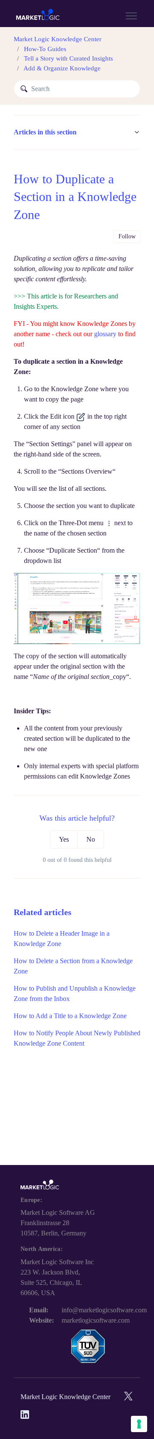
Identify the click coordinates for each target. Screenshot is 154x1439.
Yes (64, 839)
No (90, 839)
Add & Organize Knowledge (62, 68)
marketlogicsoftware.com (96, 1320)
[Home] (38, 16)
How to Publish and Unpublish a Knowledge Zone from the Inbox (75, 993)
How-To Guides (45, 49)
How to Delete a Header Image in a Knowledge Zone (62, 938)
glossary (105, 334)
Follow (127, 236)
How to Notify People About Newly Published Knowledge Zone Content (77, 1038)
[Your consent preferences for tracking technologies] (139, 1424)
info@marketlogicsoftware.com (104, 1310)
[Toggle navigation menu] (131, 16)
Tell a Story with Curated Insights (68, 58)
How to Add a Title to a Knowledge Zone (70, 1015)
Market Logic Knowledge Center (57, 39)
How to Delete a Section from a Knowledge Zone (73, 966)
